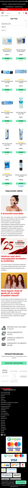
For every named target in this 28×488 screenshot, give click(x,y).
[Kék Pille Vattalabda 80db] (7, 173)
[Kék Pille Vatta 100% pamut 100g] (21, 111)
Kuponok (3, 395)
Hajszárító (3, 423)
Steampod (3, 427)
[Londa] (5, 380)
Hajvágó (2, 430)
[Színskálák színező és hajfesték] (14, 339)
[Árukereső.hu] (11, 470)
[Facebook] (2, 435)
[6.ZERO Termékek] (5, 376)
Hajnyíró (2, 432)
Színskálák (3, 409)
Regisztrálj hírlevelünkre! (14, 363)
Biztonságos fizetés (5, 414)
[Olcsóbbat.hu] (6, 475)
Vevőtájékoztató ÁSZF (6, 406)
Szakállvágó (3, 428)
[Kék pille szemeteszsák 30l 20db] (21, 79)
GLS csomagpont (4, 413)
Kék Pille (6, 15)
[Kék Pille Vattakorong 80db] (21, 142)
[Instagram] (4, 435)
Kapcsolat (3, 397)
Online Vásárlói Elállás (5, 392)
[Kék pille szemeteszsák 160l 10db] (21, 173)
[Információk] (23, 9)
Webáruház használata (6, 404)
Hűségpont (3, 416)
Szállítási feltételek (5, 408)
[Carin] (23, 376)
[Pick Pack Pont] (22, 465)
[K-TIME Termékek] (14, 376)
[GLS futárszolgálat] (5, 465)
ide (17, 486)
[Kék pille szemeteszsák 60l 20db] (7, 111)
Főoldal (2, 15)
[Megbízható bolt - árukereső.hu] (3, 470)
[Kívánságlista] (23, 13)
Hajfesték (3, 420)
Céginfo (2, 399)
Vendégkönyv (4, 411)
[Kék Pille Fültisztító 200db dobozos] (7, 48)
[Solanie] (14, 380)
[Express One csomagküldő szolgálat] (15, 465)
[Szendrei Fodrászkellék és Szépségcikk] (6, 9)
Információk (3, 400)
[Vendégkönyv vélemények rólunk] (14, 344)
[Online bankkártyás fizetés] (14, 333)
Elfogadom (21, 482)
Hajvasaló (3, 422)
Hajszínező (3, 425)
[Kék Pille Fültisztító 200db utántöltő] (21, 48)
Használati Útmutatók (5, 394)
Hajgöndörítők (4, 418)
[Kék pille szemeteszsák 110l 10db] (7, 79)
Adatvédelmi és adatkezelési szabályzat (9, 402)
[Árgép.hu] (17, 475)
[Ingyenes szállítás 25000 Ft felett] (14, 328)
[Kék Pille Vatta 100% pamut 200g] (7, 142)
